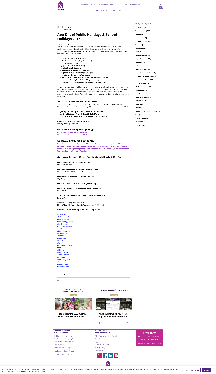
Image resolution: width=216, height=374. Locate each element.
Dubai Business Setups (62, 348)
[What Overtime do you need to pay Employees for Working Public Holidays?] (114, 299)
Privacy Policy (100, 347)
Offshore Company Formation (65, 354)
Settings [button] (185, 370)
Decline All (195, 370)
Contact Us (99, 351)
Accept (206, 370)
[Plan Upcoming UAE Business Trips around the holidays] (73, 299)
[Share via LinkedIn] (64, 274)
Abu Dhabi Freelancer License (149, 336)
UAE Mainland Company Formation (67, 339)
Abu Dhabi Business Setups (64, 342)
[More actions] (128, 28)
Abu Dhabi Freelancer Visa (150, 339)
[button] (86, 4)
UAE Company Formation (63, 336)
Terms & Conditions (102, 345)
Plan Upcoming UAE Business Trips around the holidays (72, 315)
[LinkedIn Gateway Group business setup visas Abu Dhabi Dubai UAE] (110, 355)
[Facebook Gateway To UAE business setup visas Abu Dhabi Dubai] (105, 355)
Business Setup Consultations (149, 343)
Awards (97, 339)
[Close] (213, 370)
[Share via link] (69, 274)
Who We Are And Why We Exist (106, 336)
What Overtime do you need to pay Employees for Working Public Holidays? (113, 315)
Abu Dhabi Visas (60, 344)
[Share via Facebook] (58, 274)
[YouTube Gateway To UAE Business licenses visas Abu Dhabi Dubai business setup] (116, 355)
